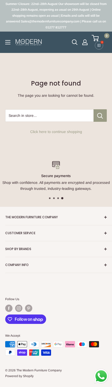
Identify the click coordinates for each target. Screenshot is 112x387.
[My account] (85, 42)
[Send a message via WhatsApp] (101, 376)
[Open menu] (7, 42)
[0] (99, 38)
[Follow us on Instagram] (18, 308)
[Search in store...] (100, 115)
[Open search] (75, 42)
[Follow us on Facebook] (9, 308)
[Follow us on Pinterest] (28, 308)
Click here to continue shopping (56, 132)
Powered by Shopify (19, 376)
